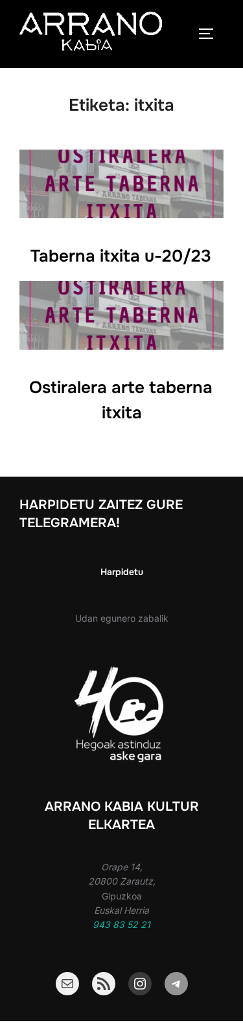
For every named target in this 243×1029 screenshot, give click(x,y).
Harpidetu (121, 572)
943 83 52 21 (121, 924)
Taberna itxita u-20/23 (120, 256)
